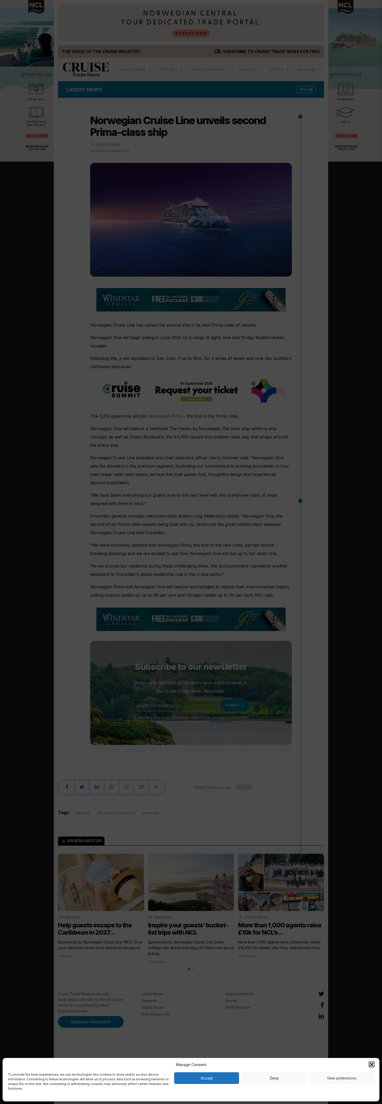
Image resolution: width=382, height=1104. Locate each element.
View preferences (342, 1078)
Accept (207, 1078)
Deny (274, 1078)
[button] (371, 1064)
